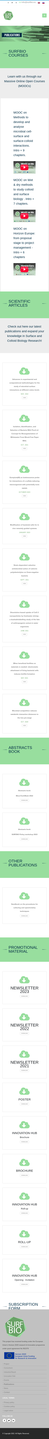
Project (6, 1364)
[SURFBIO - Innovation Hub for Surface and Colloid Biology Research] (8, 15)
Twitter (9, 1420)
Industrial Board (10, 1372)
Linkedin (13, 1420)
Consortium (8, 1368)
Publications (9, 1384)
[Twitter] (12, 2)
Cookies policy (9, 1406)
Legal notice (8, 1410)
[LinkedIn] (16, 2)
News (6, 1388)
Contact (7, 1392)
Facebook (4, 1420)
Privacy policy (9, 1402)
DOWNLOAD (24, 800)
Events (6, 1380)
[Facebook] (8, 2)
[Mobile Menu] (44, 15)
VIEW (24, 397)
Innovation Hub (9, 1376)
